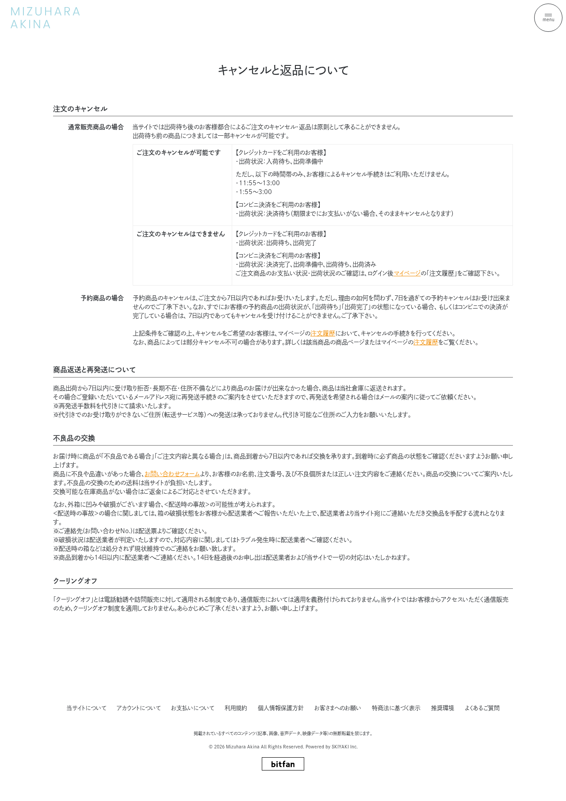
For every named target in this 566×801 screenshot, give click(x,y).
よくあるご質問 (482, 708)
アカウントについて (139, 708)
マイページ (407, 273)
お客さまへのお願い (337, 708)
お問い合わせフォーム (172, 474)
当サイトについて (86, 708)
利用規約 (236, 708)
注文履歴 (322, 333)
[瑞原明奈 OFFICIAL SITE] (45, 17)
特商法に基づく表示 (396, 708)
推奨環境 (442, 708)
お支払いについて (192, 708)
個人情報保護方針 (281, 708)
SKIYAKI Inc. (345, 746)
